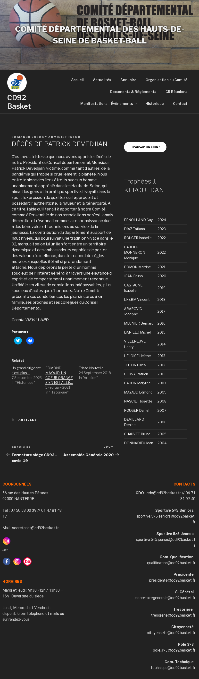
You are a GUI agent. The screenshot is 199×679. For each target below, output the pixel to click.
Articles (27, 419)
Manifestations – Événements (106, 103)
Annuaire (128, 80)
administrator (64, 137)
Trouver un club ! (145, 147)
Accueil (77, 80)
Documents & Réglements (133, 92)
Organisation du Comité (166, 80)
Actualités (102, 80)
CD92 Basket (19, 102)
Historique (155, 103)
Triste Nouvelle (91, 368)
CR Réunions (176, 92)
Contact (180, 103)
